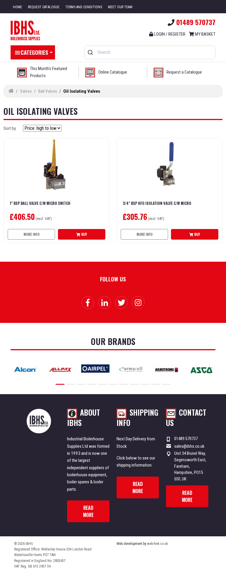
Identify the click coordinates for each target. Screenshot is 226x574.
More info (31, 234)
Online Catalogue (112, 72)
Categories (34, 52)
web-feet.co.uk (157, 544)
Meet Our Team (120, 7)
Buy (83, 234)
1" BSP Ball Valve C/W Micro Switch (40, 203)
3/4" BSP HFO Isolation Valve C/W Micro (157, 203)
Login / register (169, 34)
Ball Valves (47, 91)
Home (17, 7)
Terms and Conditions (83, 7)
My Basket (204, 34)
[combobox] (149, 52)
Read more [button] (88, 511)
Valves (26, 91)
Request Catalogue (43, 7)
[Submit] (91, 52)
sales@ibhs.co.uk (189, 446)
